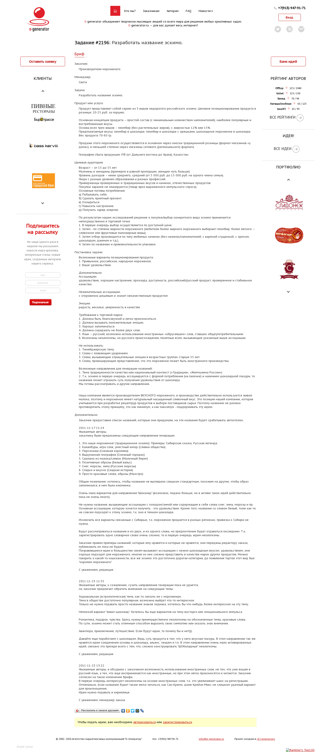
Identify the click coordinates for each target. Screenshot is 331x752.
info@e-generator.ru (211, 739)
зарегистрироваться (177, 722)
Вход (289, 17)
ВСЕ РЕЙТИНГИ (282, 117)
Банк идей (288, 61)
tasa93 (281, 108)
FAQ (188, 11)
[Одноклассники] (128, 711)
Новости (205, 11)
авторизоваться (144, 722)
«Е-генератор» (266, 739)
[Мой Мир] (137, 711)
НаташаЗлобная (280, 103)
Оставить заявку (42, 61)
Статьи (29, 746)
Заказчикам (151, 11)
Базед (281, 98)
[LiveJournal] (142, 711)
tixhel (280, 93)
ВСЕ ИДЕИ (282, 148)
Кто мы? (130, 11)
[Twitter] (132, 711)
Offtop (279, 88)
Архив (20, 746)
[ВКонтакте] (123, 711)
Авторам (173, 11)
